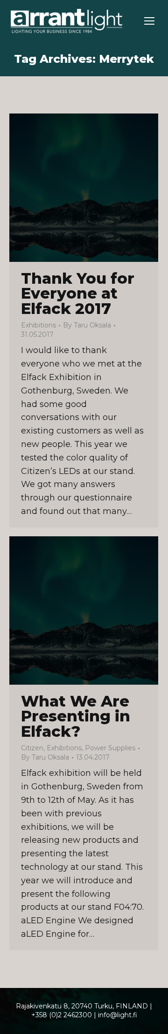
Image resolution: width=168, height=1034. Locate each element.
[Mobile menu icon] (149, 21)
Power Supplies (110, 748)
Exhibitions (38, 325)
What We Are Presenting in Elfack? (75, 716)
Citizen (32, 748)
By (87, 325)
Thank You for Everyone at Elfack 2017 (77, 293)
